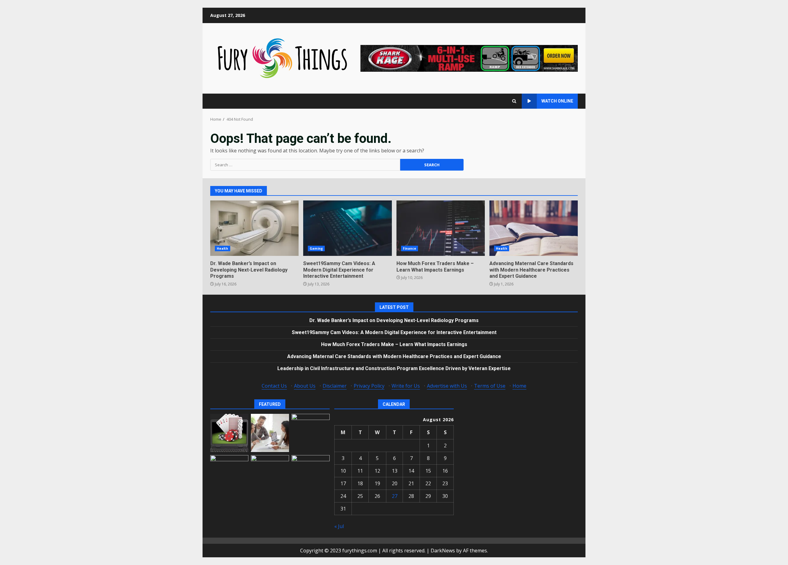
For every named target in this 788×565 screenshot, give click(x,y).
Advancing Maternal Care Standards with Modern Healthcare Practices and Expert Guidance (533, 228)
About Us (305, 385)
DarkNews (443, 550)
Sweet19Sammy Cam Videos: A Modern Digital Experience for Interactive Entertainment (347, 228)
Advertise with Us (447, 385)
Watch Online (557, 101)
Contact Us (274, 385)
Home (519, 385)
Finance (409, 248)
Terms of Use (489, 385)
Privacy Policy (369, 385)
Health (222, 248)
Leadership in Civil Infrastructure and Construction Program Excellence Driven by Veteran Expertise (394, 368)
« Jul (339, 526)
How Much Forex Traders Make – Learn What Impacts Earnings (440, 228)
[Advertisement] (469, 57)
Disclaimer (335, 385)
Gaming (316, 248)
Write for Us (406, 385)
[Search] (514, 101)
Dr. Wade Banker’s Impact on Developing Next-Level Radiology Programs (254, 228)
